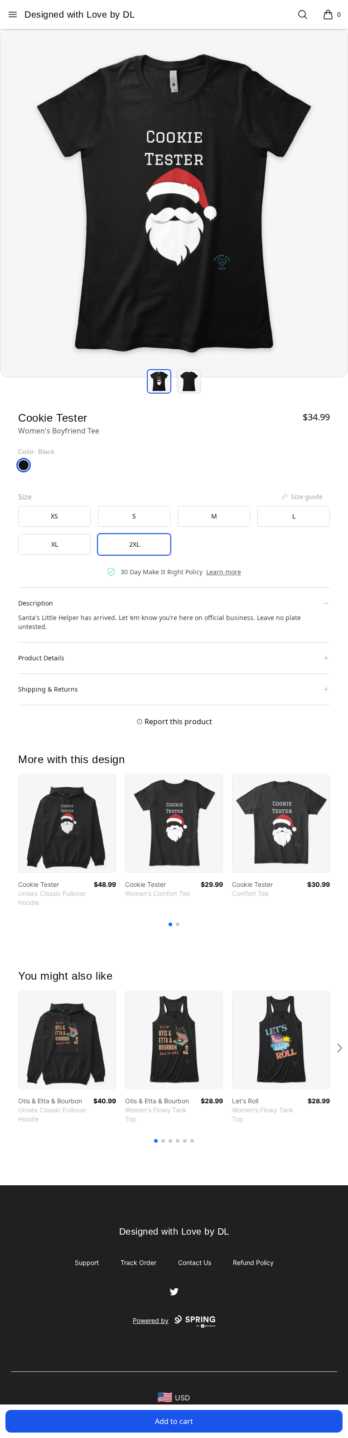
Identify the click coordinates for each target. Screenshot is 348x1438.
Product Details (41, 658)
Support (87, 1262)
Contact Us (194, 1262)
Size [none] (25, 497)
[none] (301, 496)
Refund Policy (253, 1262)
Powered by (151, 1320)
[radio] (54, 516)
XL (54, 544)
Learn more (223, 572)
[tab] (159, 381)
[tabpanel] (174, 203)
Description (35, 603)
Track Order (138, 1262)
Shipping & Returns (48, 689)
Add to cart (174, 1421)
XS (54, 516)
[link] (67, 823)
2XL (134, 544)
